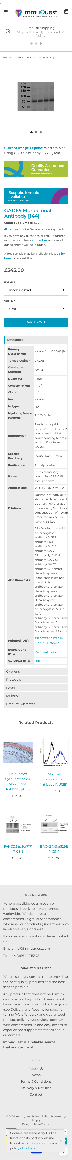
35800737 (41, 638)
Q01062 (40, 661)
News (36, 1075)
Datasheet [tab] (15, 340)
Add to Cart (36, 322)
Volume (9, 301)
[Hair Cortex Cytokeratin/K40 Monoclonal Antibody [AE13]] (18, 752)
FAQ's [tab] (10, 688)
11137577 (40, 643)
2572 (38, 652)
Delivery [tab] (12, 696)
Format (9, 282)
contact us (39, 240)
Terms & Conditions (36, 1081)
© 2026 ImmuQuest (18, 1116)
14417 (45, 652)
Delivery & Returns (36, 1088)
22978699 (56, 638)
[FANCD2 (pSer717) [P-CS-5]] (18, 825)
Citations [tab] (13, 671)
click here (28, 1148)
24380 (55, 652)
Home (7, 57)
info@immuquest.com (32, 948)
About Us (36, 1068)
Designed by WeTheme (36, 1124)
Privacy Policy (40, 1116)
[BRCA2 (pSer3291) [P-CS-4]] (54, 825)
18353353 (53, 643)
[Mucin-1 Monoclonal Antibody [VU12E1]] (54, 753)
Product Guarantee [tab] (20, 704)
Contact (36, 1094)
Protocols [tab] (13, 679)
